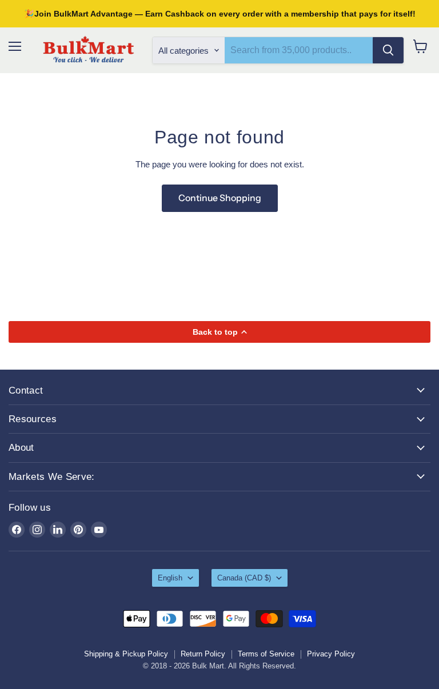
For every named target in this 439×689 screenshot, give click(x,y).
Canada (244, 578)
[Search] (388, 50)
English (170, 578)
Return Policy (203, 654)
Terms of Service (266, 654)
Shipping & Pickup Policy (126, 654)
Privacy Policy (331, 654)
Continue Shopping (219, 198)
